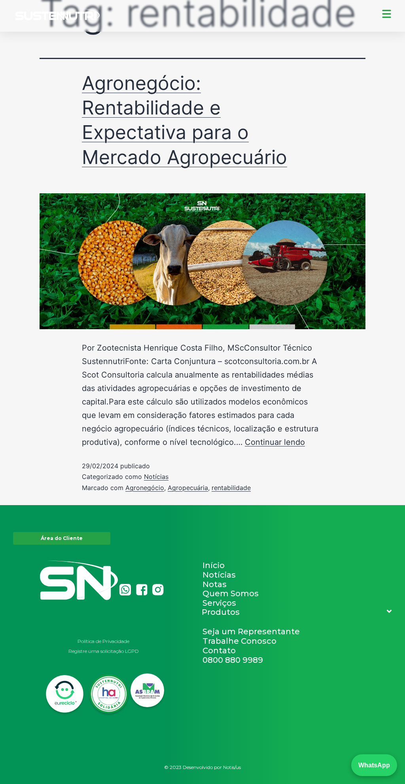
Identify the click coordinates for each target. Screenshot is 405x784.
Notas (214, 584)
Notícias (156, 477)
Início (213, 565)
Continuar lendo (275, 442)
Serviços (219, 603)
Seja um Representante (251, 631)
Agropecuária (188, 488)
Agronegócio (144, 488)
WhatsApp (374, 765)
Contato (219, 650)
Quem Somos (230, 593)
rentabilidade (231, 488)
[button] (297, 612)
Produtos (221, 612)
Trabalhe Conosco (239, 641)
